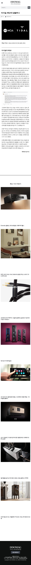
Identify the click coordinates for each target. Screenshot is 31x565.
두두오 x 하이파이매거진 (15, 3)
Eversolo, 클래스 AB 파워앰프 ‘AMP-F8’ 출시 (12, 225)
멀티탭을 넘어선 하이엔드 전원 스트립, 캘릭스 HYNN (14, 478)
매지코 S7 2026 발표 (6, 360)
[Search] (29, 7)
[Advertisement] (15, 163)
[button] (2, 2)
